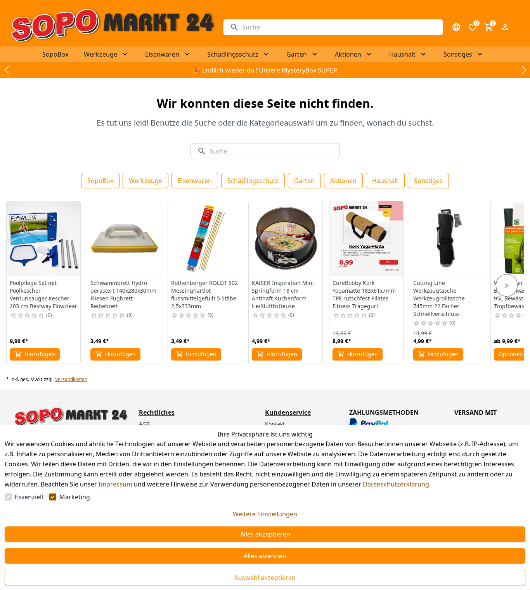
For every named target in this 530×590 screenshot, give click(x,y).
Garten (304, 180)
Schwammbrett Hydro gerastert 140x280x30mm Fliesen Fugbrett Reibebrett (123, 294)
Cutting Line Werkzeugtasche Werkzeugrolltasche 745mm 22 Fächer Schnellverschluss (439, 298)
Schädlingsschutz (253, 180)
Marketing (74, 497)
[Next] (507, 285)
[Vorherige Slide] (6, 70)
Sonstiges (428, 180)
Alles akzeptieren (265, 534)
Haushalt (385, 180)
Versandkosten (71, 379)
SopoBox (100, 180)
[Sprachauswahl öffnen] (456, 27)
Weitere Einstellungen (265, 514)
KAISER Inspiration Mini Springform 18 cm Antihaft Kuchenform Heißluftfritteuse (283, 294)
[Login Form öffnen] (505, 27)
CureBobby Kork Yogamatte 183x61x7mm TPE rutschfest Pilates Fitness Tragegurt (364, 294)
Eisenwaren (195, 180)
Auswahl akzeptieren (265, 577)
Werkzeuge (145, 180)
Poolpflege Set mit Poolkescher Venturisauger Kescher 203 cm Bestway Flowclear (43, 294)
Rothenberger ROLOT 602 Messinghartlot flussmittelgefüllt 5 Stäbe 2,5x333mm (204, 294)
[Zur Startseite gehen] (112, 27)
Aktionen (343, 180)
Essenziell (29, 497)
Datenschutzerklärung (396, 484)
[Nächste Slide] (523, 70)
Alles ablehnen (265, 556)
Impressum (115, 484)
